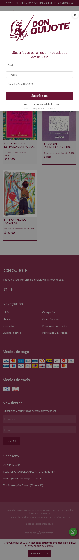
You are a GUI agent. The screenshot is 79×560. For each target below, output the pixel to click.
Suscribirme (39, 96)
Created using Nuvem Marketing (39, 108)
